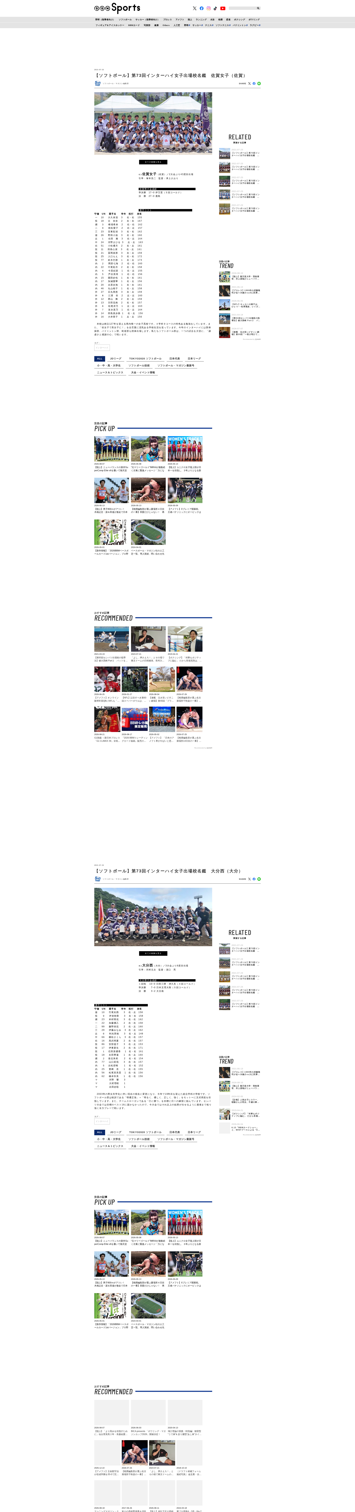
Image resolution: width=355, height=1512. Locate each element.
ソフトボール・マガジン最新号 (176, 365)
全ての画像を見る (153, 162)
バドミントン (239, 25)
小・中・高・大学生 (109, 365)
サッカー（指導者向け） (147, 19)
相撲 (220, 19)
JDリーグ (115, 358)
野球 (186, 25)
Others (166, 25)
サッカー (196, 25)
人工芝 (177, 25)
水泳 (212, 19)
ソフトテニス (222, 25)
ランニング (201, 19)
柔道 (228, 19)
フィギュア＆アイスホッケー (110, 25)
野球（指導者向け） (105, 19)
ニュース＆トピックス (110, 372)
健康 (156, 25)
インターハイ (102, 348)
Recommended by (200, 748)
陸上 (190, 19)
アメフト (180, 19)
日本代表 (174, 358)
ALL (99, 358)
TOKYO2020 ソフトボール (145, 358)
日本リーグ (194, 358)
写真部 (147, 25)
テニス (208, 25)
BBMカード (134, 25)
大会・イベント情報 (143, 372)
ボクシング (239, 19)
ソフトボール (125, 19)
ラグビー (254, 25)
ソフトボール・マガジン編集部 (116, 83)
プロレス (167, 19)
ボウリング (254, 19)
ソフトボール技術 (139, 365)
